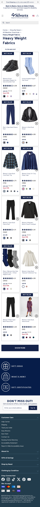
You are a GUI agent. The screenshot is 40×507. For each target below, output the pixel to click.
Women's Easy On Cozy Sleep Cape (29, 174)
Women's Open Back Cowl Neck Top (9, 174)
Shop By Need (15, 30)
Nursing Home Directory (9, 440)
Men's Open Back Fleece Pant (10, 128)
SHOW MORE (20, 348)
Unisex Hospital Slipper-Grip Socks (29, 79)
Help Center (5, 422)
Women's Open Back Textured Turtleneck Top (29, 272)
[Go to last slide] (2, 2)
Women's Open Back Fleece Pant (9, 223)
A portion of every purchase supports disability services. (20, 8)
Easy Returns (5, 431)
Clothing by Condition (10, 471)
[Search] (3, 23)
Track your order (6, 428)
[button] (2, 16)
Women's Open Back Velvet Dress (28, 320)
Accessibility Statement (9, 443)
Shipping (4, 425)
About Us (5, 451)
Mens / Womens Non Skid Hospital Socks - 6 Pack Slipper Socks (10, 273)
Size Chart (4, 434)
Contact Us (5, 437)
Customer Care (7, 417)
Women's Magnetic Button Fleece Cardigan (29, 223)
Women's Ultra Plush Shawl (28, 128)
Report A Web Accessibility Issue (12, 446)
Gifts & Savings (7, 458)
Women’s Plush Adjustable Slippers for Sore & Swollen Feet (9, 80)
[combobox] (20, 22)
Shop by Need (6, 464)
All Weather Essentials (11, 32)
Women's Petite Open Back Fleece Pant (9, 320)
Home (5, 30)
